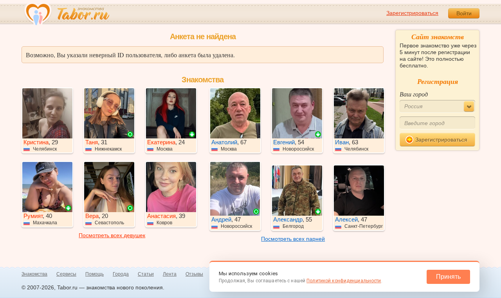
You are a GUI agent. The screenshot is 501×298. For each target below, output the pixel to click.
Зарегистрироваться (412, 13)
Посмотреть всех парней (293, 239)
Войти (464, 13)
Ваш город (414, 94)
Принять (448, 276)
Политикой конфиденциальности (343, 280)
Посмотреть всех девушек (112, 235)
